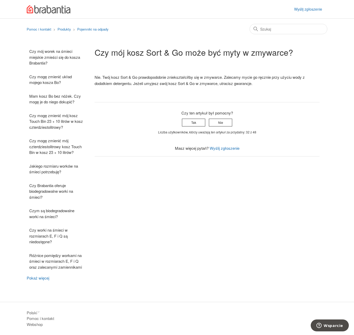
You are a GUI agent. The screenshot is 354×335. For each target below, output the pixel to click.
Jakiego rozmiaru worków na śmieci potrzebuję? (53, 169)
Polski (32, 312)
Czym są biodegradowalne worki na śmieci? (51, 213)
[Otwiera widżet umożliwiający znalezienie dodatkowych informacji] (330, 325)
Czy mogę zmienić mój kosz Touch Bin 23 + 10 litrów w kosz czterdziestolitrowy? (56, 121)
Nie (220, 122)
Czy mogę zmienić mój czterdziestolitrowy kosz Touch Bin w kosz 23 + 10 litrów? (55, 146)
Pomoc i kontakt (39, 29)
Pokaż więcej (38, 278)
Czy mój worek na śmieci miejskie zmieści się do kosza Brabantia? (54, 57)
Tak (193, 122)
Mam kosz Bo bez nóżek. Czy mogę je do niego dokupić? (55, 99)
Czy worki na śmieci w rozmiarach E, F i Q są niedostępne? (48, 235)
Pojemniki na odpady (93, 29)
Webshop (35, 324)
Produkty (65, 29)
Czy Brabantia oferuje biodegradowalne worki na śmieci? (51, 191)
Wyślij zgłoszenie (308, 9)
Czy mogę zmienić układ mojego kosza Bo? (50, 79)
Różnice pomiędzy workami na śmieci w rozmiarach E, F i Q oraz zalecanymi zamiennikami (55, 261)
